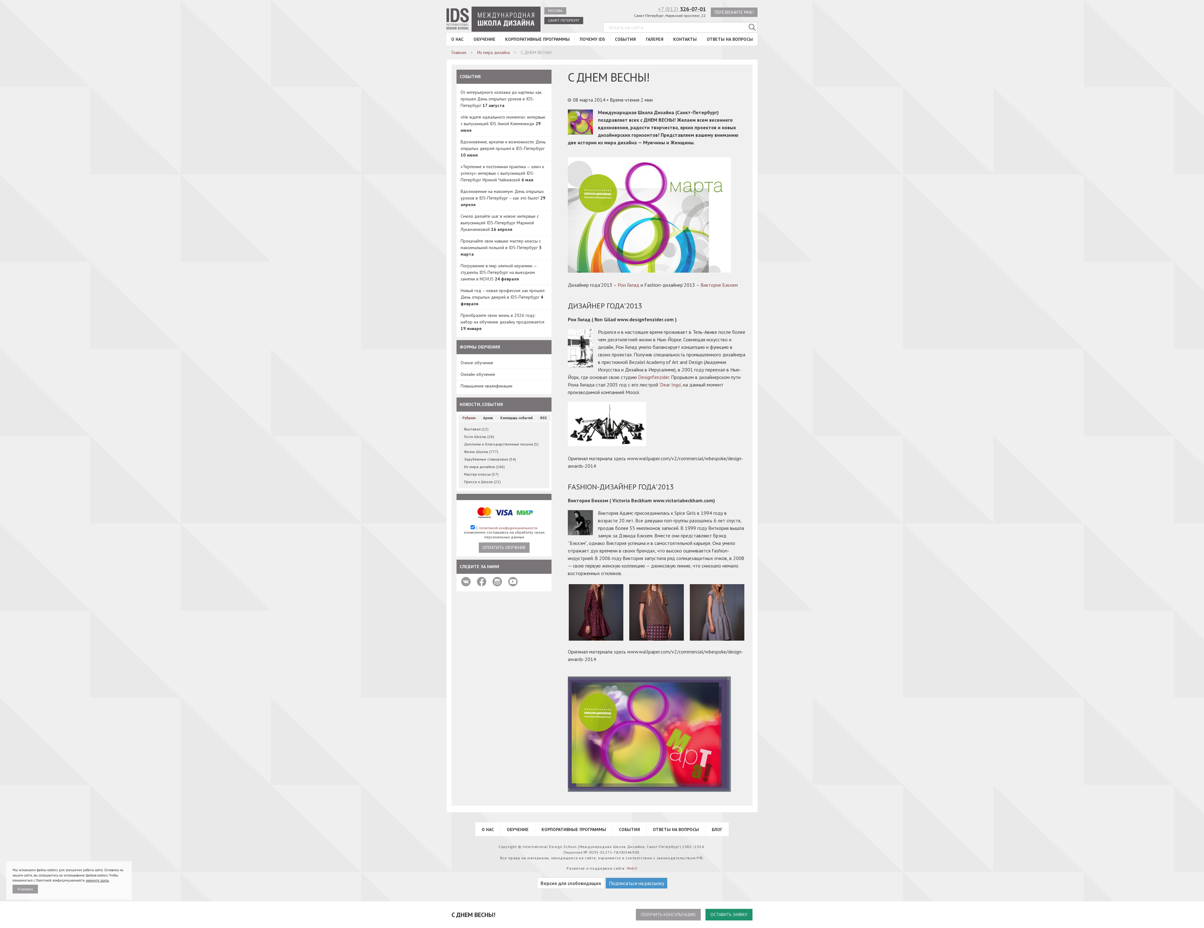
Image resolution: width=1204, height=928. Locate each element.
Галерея (654, 39)
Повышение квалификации (486, 386)
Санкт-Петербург (563, 20)
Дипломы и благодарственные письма (501, 444)
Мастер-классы (481, 474)
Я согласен (25, 889)
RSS (543, 418)
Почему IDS (592, 39)
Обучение (484, 39)
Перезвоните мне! (734, 12)
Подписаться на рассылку (636, 883)
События (625, 39)
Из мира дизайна (484, 466)
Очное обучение (477, 362)
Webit (632, 868)
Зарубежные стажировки (490, 459)
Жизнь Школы (481, 451)
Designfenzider (653, 377)
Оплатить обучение (504, 547)
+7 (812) (682, 9)
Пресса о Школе (482, 481)
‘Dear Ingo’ (670, 384)
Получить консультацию (668, 914)
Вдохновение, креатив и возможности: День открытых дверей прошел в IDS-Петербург (503, 148)
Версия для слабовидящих (571, 883)
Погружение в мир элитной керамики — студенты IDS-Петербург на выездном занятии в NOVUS (499, 272)
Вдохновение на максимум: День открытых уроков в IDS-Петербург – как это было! (503, 198)
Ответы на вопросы (730, 39)
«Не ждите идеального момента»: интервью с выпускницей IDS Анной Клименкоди (503, 123)
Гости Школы (479, 436)
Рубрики (469, 418)
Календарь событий (516, 418)
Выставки (476, 429)
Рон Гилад (628, 285)
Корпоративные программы (537, 39)
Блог (717, 829)
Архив (488, 418)
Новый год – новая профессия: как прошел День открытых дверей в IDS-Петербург (503, 297)
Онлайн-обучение (478, 374)
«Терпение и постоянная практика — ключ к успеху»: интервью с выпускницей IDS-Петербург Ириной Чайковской (502, 173)
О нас (457, 39)
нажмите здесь (97, 880)
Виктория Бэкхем (719, 285)
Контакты (685, 39)
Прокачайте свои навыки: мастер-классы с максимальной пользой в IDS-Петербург (501, 247)
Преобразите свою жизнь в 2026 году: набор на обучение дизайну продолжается (502, 321)
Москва (555, 10)
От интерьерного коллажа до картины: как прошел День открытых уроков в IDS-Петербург (501, 98)
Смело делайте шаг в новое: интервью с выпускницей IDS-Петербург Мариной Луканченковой (500, 222)
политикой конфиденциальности (508, 527)
